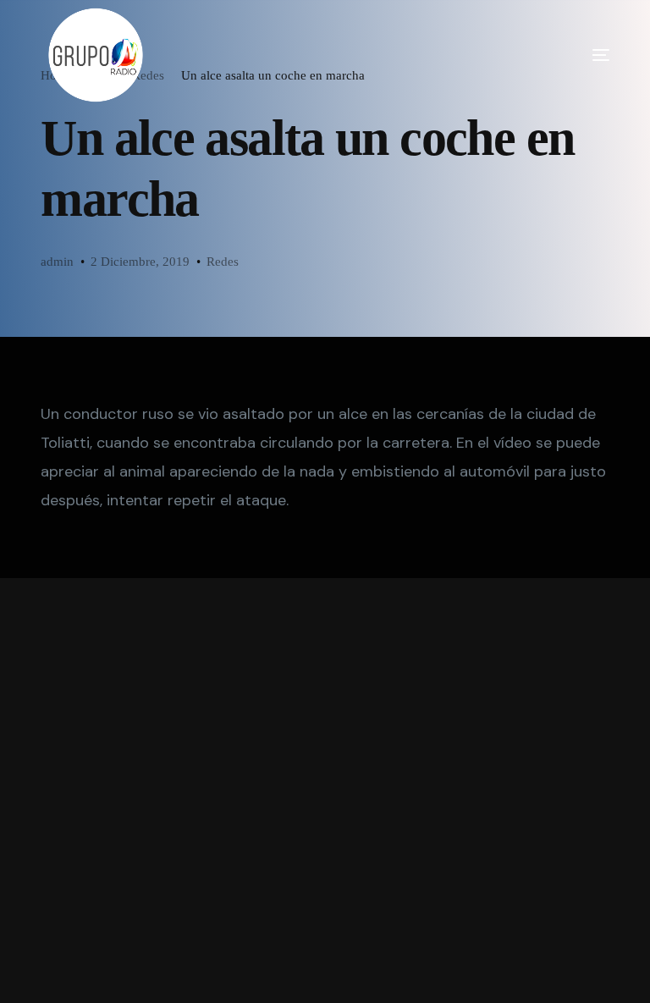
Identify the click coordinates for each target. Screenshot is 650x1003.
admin (57, 261)
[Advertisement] (325, 790)
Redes (223, 261)
